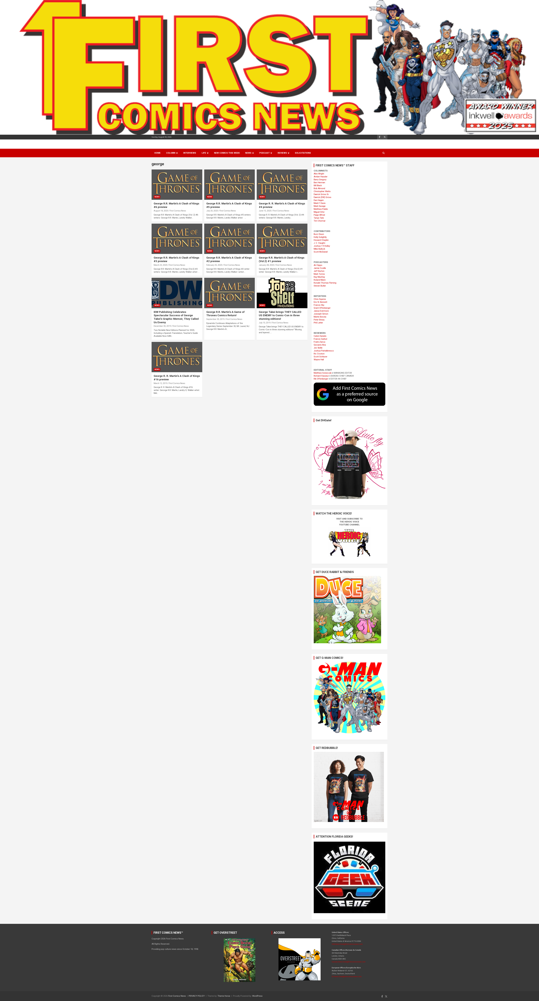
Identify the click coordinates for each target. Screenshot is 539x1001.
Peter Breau (319, 319)
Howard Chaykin (321, 240)
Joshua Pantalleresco (324, 350)
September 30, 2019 (215, 319)
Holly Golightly (320, 237)
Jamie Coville (320, 268)
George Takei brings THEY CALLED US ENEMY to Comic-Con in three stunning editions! (280, 315)
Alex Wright (319, 173)
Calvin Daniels (320, 336)
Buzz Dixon (319, 234)
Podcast (264, 153)
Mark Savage (320, 206)
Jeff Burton (319, 271)
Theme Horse (224, 996)
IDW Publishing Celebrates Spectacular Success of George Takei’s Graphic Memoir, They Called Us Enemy (176, 317)
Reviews (282, 153)
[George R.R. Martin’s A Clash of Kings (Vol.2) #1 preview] (282, 238)
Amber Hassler (320, 176)
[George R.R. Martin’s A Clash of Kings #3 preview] (176, 238)
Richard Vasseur (321, 376)
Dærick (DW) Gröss (322, 197)
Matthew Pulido (321, 209)
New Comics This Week (227, 153)
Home (157, 153)
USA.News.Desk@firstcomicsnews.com (347, 944)
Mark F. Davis (320, 203)
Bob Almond (319, 188)
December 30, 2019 (162, 326)
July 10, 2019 (264, 323)
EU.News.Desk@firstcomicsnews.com (347, 977)
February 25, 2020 (214, 265)
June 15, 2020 (265, 211)
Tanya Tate (319, 218)
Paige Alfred (319, 215)
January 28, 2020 (266, 265)
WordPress (257, 996)
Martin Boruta (320, 317)
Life (204, 153)
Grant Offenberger (322, 308)
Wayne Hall (319, 359)
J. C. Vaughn (319, 243)
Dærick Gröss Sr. (321, 194)
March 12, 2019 (160, 383)
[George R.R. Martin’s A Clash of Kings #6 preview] (176, 184)
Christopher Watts (322, 191)
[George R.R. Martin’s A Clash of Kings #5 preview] (229, 184)
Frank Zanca (319, 342)
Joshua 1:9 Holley (322, 246)
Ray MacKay (319, 277)
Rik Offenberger (321, 379)
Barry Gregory (320, 179)
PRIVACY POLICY (197, 996)
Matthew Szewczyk (323, 373)
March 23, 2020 (160, 265)
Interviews (189, 153)
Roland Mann (320, 280)
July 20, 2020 (212, 211)
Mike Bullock (319, 249)
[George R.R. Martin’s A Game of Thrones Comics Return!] (229, 293)
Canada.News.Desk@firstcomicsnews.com (349, 962)
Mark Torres (319, 274)
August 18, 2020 (161, 211)
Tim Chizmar (320, 221)
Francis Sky (319, 305)
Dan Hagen (319, 200)
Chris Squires (320, 299)
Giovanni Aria (320, 345)
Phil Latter (318, 322)
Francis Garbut (320, 339)
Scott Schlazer (320, 356)
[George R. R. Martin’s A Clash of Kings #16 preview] (176, 357)
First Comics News (178, 211)
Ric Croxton (319, 353)
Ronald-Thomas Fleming (325, 283)
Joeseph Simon (321, 314)
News (248, 153)
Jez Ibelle (318, 348)
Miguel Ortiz (319, 212)
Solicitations (303, 153)
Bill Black (318, 185)
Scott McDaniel (321, 252)
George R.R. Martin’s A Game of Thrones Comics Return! (225, 313)
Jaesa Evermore (321, 311)
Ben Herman (319, 182)
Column (170, 153)
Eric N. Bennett (320, 302)
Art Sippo (318, 265)
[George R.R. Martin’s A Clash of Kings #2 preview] (229, 238)
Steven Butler (320, 286)
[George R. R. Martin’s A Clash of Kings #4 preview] (282, 184)
